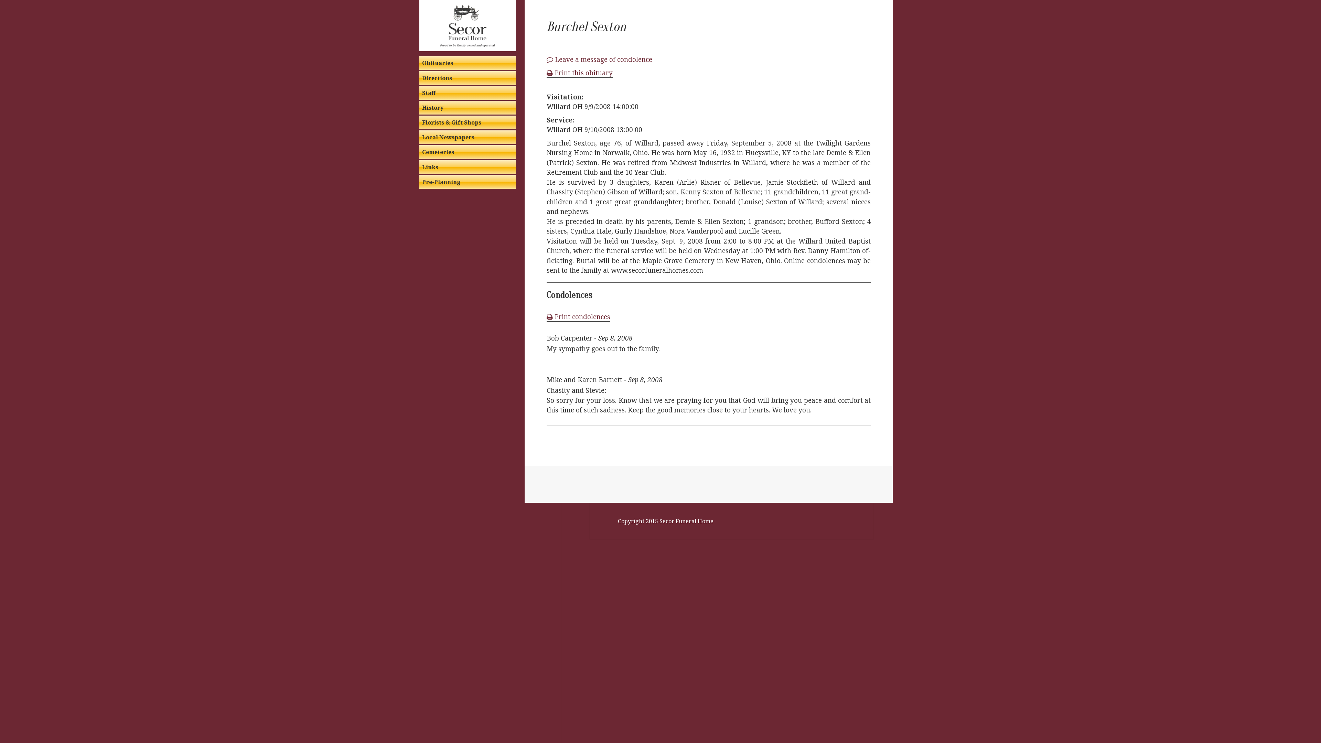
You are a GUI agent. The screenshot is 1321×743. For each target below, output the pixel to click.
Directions (437, 78)
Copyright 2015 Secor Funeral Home (665, 521)
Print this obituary (583, 72)
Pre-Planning (441, 182)
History (432, 107)
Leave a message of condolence (602, 59)
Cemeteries (438, 152)
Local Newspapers (448, 137)
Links (430, 167)
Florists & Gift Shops (451, 122)
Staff (429, 93)
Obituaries (437, 63)
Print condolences (581, 316)
